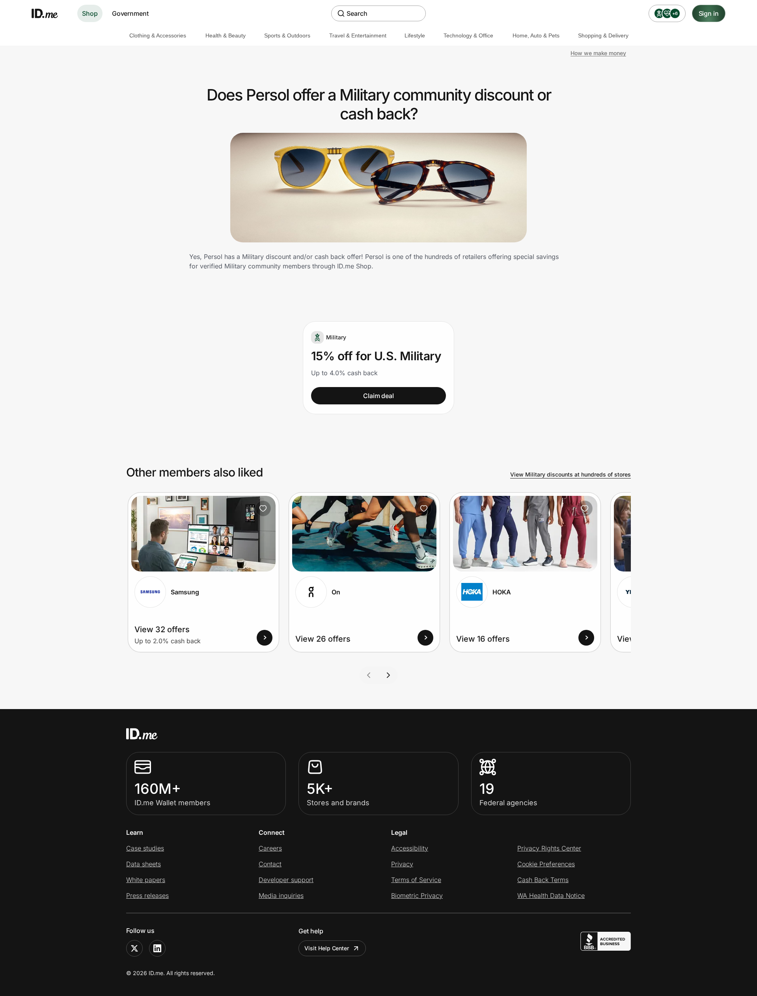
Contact (270, 864)
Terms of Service (416, 880)
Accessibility (409, 848)
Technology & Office (468, 35)
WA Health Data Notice (551, 895)
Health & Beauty (225, 35)
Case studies (145, 848)
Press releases (147, 895)
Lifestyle (415, 35)
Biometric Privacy (417, 895)
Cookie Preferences (546, 864)
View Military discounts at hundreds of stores (570, 474)
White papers (145, 880)
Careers (270, 848)
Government (130, 13)
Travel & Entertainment (357, 35)
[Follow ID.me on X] (134, 948)
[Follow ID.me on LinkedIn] (157, 948)
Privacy (402, 864)
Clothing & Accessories (157, 35)
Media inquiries (281, 895)
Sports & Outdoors (287, 35)
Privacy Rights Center (549, 848)
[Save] (263, 508)
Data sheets (143, 864)
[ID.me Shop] (50, 13)
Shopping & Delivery (603, 35)
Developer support (286, 880)
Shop (90, 13)
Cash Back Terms (543, 880)
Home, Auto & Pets (536, 35)
